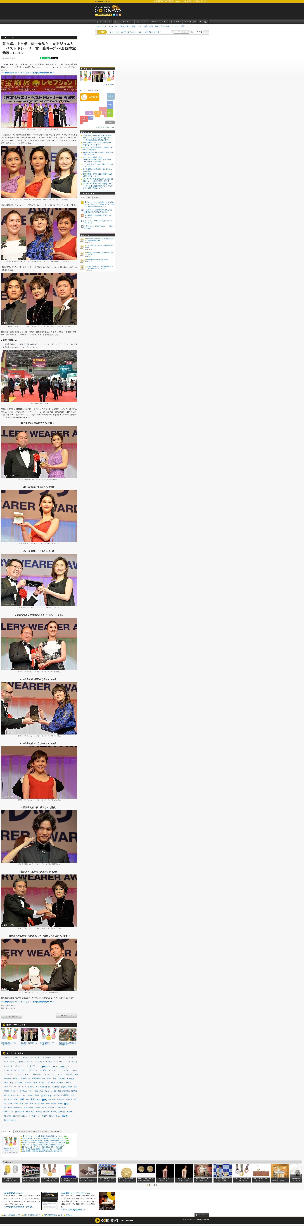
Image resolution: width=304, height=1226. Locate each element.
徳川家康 (60, 1083)
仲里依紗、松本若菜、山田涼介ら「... (29, 1044)
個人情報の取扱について (53, 1215)
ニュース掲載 (181, 1)
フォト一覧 (113, 26)
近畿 (145, 26)
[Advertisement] (97, 50)
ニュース (108, 22)
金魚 (21, 1103)
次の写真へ (64, 1016)
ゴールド (49, 1062)
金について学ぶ (175, 22)
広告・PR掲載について (32, 1215)
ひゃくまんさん (36, 1058)
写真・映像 (43, 1131)
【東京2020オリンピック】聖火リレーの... (183, 1179)
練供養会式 (66, 1091)
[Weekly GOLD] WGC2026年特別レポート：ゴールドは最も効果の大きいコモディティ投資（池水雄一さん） (97, 186)
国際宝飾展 (36, 1078)
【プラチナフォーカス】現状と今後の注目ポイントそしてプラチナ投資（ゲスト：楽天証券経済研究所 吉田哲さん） (97, 138)
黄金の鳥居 (7, 1116)
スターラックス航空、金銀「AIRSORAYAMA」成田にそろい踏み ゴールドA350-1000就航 (98, 159)
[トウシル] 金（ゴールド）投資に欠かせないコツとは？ (43, 1147)
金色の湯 (69, 1099)
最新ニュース (7, 1131)
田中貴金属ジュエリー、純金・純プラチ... (10, 1179)
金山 (72, 1095)
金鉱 (5, 1103)
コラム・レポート (142, 22)
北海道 (121, 26)
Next (298, 1173)
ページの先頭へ (203, 1215)
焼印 (75, 1087)
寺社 (11, 1083)
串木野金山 (7, 1078)
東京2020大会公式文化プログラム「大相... (30, 1179)
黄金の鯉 (70, 1112)
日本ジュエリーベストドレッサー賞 (15, 1087)
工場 (47, 1083)
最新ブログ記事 (20, 1131)
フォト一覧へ (109, 84)
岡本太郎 (42, 1083)
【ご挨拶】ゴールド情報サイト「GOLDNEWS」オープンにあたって (135, 32)
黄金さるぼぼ (8, 1107)
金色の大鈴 (60, 1099)
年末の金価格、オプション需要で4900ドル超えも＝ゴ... (43, 1138)
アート (55, 1058)
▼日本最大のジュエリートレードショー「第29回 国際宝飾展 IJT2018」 (28, 73)
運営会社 (69, 1215)
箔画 (36, 1091)
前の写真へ (12, 1016)
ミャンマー (47, 1074)
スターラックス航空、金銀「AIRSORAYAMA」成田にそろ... (44, 1145)
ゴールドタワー (9, 1066)
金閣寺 (16, 1103)
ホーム (99, 22)
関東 (134, 26)
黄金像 (44, 1116)
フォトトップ (101, 26)
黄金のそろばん (29, 1107)
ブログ (154, 22)
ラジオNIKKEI (68, 1074)
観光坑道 (74, 1091)
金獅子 (16, 1099)
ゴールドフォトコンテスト (55, 1066)
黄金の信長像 (19, 1112)
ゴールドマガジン (31, 1070)
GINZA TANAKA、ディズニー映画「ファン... (126, 1179)
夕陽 (54, 1078)
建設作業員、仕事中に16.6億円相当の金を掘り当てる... (43, 1151)
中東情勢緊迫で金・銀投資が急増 (97, 259)
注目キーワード (56, 1131)
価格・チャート (128, 22)
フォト (116, 22)
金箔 (22, 1099)
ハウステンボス (9, 1074)
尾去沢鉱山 (28, 1083)
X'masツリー (8, 1058)
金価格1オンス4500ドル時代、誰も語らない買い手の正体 (43, 1143)
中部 (139, 26)
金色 (44, 1099)
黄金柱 (58, 1116)
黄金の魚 (61, 1112)
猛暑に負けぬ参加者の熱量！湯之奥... (67, 1044)
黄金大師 (51, 1116)
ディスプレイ (65, 1070)
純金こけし (48, 1091)
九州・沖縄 (165, 26)
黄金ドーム (36, 1116)
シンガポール (44, 1070)
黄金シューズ (25, 1116)
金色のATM (51, 1099)
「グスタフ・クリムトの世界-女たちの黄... (279, 1179)
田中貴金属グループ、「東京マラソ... (9, 1044)
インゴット (69, 1058)
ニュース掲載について (11, 1215)
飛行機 (60, 1103)
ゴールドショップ (190, 22)
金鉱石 (10, 1103)
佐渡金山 (15, 1078)
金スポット (46, 1095)
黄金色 (65, 1116)
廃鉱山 (53, 1083)
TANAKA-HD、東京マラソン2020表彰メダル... (49, 1179)
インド (6, 1062)
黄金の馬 (54, 1112)
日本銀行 (31, 1087)
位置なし (183, 26)
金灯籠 (10, 1099)
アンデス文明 (46, 1058)
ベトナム (26, 1074)
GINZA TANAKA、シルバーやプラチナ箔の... (87, 1179)
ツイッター (163, 22)
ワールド (174, 26)
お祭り (16, 1058)
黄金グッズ (16, 1116)
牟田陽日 (6, 1091)
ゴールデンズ (39, 1062)
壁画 (43, 1078)
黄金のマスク (9, 1112)
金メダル (56, 1095)
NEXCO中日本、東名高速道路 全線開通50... (145, 1179)
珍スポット (14, 1091)
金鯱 (26, 1103)
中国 (151, 26)
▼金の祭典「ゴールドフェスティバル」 (75, 1193)
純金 (41, 1091)
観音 (5, 1095)
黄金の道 (46, 1112)
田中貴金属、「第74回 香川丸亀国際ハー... (68, 1179)
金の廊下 (30, 1095)
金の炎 (37, 1095)
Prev (5, 1173)
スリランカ (55, 1070)
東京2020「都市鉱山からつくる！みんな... (107, 1179)
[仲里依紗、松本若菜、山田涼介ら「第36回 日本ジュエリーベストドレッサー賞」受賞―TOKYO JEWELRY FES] (101, 81)
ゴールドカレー (59, 1062)
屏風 (35, 1083)
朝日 (37, 1087)
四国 (156, 26)
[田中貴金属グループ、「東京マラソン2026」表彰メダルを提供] (88, 81)
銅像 (43, 1103)
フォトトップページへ (105, 127)
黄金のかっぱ (18, 1107)
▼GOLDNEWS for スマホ (13, 1193)
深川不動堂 (55, 1087)
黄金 (66, 1104)
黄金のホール (62, 1107)
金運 (75, 1099)
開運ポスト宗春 (51, 1103)
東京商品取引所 (45, 1087)
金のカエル (11, 1095)
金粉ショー (35, 1099)
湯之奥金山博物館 (66, 1087)
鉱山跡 (37, 1103)
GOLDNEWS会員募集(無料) (165, 1)
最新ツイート (32, 1131)
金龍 (31, 1104)
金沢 (5, 1099)
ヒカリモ (18, 1074)
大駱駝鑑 (61, 1078)
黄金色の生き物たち (10, 1120)
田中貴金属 (23, 1091)
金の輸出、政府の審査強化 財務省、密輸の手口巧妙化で (44, 1140)
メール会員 (203, 22)
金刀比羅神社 (65, 1095)
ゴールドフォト (32, 1066)
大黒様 (6, 1083)
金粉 (27, 1099)
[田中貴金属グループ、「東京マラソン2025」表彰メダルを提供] (111, 81)
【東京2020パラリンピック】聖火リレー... (164, 1179)
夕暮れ (49, 1078)
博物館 (23, 1078)
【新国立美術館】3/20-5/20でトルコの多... (203, 1179)
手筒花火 (67, 1083)
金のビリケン (21, 1095)
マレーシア (37, 1074)
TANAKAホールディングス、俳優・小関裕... (222, 1179)
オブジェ (22, 1062)
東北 (128, 26)
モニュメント (57, 1074)
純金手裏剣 (57, 1091)
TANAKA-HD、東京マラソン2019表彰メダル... (241, 1179)
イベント (61, 1058)
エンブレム (13, 1062)
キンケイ (30, 1062)
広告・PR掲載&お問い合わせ (198, 1)
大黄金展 (70, 1079)
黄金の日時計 (30, 1112)
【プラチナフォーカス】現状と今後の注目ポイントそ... (43, 1136)
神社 (31, 1091)
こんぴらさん (24, 1058)
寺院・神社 (19, 1083)
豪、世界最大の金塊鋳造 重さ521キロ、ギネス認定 (42, 1149)
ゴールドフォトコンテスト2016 (14, 1070)
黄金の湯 (39, 1112)
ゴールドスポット (71, 1062)
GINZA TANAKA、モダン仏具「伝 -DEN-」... (260, 1179)
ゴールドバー (19, 1066)
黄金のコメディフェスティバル (46, 1107)
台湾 (29, 1078)
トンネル (74, 1070)
